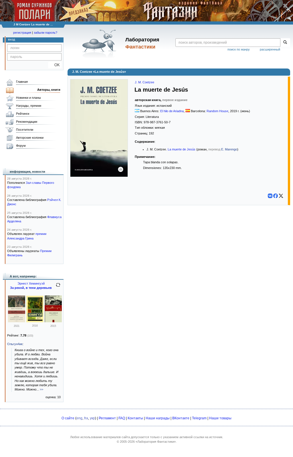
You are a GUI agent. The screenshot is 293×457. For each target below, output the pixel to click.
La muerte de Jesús (181, 149)
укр (92, 418)
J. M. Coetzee (144, 82)
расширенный (270, 49)
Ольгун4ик (15, 344)
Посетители (24, 129)
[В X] (281, 196)
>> (41, 389)
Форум (21, 145)
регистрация (22, 32)
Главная (22, 81)
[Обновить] (58, 287)
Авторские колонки (29, 137)
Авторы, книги (48, 89)
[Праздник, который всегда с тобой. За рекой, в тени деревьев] (16, 321)
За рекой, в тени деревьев (31, 287)
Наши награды (158, 418)
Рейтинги (22, 113)
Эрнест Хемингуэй (31, 283)
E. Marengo (229, 149)
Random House (217, 111)
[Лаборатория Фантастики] (100, 43)
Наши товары (220, 418)
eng (79, 418)
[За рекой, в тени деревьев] (34, 321)
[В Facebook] (275, 196)
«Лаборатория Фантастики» (156, 441)
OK (55, 65)
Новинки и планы (28, 97)
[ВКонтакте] (270, 196)
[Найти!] (285, 42)
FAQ (121, 418)
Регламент (107, 418)
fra (86, 418)
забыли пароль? (45, 32)
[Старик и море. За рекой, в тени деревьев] (53, 321)
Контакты (135, 418)
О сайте (68, 418)
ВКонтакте (180, 418)
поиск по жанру (238, 49)
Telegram (199, 418)
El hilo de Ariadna (172, 111)
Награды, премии (28, 105)
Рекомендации (26, 121)
